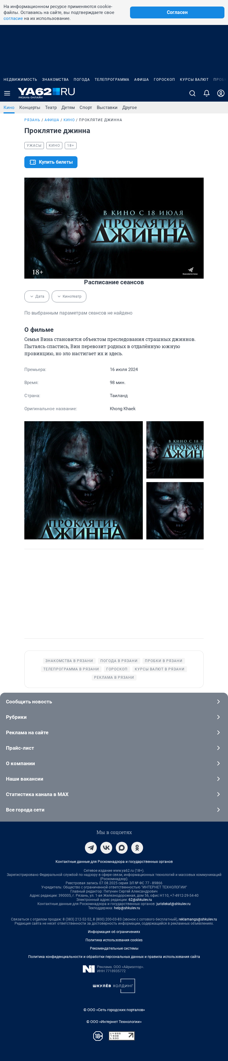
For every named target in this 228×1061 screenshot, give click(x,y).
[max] (122, 848)
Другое (129, 107)
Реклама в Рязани (114, 677)
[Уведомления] (207, 93)
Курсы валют (194, 80)
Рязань (32, 120)
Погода (82, 80)
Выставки (107, 107)
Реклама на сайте (27, 732)
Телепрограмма (112, 80)
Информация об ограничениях (114, 932)
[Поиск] (192, 93)
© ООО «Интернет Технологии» (114, 1021)
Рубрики (16, 717)
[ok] (137, 848)
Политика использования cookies (114, 940)
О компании (20, 763)
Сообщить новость (29, 702)
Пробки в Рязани (164, 661)
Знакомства (55, 80)
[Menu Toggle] (7, 93)
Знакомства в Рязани (69, 661)
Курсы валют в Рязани (160, 669)
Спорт (86, 107)
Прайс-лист (20, 748)
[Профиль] (221, 93)
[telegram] (91, 848)
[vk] (106, 848)
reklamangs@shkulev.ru (198, 919)
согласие (13, 18)
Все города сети (25, 810)
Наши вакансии (24, 779)
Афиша (141, 80)
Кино (9, 107)
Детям (68, 107)
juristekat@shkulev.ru (173, 904)
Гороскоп (164, 80)
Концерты (29, 107)
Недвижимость (20, 80)
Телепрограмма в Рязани (71, 669)
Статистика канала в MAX (37, 794)
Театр (51, 107)
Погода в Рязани (119, 661)
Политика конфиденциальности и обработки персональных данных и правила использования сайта (114, 957)
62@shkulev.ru (140, 900)
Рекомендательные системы (114, 948)
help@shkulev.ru (127, 908)
